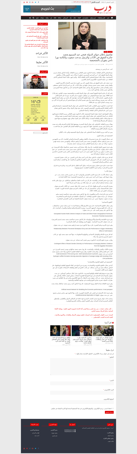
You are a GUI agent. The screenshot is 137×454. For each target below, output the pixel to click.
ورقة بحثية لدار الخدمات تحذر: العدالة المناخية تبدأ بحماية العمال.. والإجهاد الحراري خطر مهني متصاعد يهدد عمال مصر (36, 46)
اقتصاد (79, 18)
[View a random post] (30, 17)
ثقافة (55, 18)
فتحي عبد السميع (93, 64)
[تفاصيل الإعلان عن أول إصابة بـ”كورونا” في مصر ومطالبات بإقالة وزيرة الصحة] (103, 326)
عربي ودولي (93, 18)
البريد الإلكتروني (108, 390)
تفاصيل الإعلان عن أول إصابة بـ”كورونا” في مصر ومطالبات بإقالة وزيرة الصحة (104, 339)
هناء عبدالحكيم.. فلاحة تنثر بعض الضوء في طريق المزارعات (82, 3)
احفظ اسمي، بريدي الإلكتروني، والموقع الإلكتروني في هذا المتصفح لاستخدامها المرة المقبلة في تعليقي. (81, 408)
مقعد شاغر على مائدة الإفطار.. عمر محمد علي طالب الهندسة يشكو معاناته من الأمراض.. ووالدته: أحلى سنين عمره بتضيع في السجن (35, 82)
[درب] (112, 17)
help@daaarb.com (69, 431)
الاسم (111, 380)
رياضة (47, 18)
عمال (74, 18)
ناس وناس (65, 18)
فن (51, 18)
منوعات (42, 18)
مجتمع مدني (85, 18)
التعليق (111, 357)
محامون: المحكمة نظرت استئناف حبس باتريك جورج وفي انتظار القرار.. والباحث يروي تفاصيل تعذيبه (82, 340)
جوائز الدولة (100, 64)
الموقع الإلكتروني (109, 399)
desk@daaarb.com (69, 430)
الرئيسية (110, 52)
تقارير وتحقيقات (101, 18)
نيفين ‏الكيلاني (77, 64)
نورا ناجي (82, 64)
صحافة (59, 18)
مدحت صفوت (87, 64)
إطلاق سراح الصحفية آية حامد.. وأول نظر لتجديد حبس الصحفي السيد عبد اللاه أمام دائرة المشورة (61, 340)
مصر (108, 18)
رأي (71, 18)
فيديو (37, 18)
